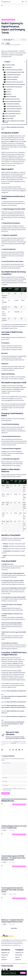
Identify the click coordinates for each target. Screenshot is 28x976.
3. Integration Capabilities (12, 77)
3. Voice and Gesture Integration (14, 108)
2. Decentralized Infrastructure (13, 106)
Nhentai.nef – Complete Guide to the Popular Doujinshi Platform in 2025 (12, 921)
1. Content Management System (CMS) (15, 72)
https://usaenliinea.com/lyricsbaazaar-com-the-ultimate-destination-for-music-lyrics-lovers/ (13, 723)
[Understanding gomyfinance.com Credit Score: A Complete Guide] (14, 813)
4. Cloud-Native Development (13, 111)
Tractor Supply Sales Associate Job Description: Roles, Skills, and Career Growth (12, 890)
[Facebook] (2, 969)
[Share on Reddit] (9, 40)
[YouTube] (8, 969)
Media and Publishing (11, 96)
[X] (5, 969)
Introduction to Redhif (9, 65)
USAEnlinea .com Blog (8, 19)
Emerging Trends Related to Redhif (12, 101)
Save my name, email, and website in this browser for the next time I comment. (14, 789)
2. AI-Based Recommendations (13, 74)
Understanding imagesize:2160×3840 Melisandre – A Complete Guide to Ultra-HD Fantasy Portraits (13, 858)
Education (8, 91)
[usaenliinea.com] (6, 2)
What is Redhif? (8, 67)
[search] (20, 2)
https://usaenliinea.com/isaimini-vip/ (16, 691)
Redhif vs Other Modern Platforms (12, 113)
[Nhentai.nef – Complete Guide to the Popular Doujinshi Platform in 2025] (14, 907)
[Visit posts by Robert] (2, 43)
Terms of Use (13, 973)
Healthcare (8, 94)
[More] (13, 40)
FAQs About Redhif (8, 118)
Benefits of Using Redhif (10, 116)
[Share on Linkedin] (7, 40)
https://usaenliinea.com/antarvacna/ (16, 702)
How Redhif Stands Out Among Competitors (14, 84)
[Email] (19, 750)
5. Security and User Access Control (14, 82)
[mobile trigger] (25, 1)
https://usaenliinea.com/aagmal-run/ (16, 716)
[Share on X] (5, 40)
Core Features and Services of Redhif (13, 69)
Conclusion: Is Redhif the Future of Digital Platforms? (13, 121)
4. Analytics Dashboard (11, 79)
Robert (8, 43)
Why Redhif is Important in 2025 (11, 99)
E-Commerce (9, 89)
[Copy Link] (11, 40)
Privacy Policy (5, 973)
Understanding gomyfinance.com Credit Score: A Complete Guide (13, 827)
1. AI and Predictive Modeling (12, 103)
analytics (15, 663)
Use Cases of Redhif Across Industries (13, 86)
